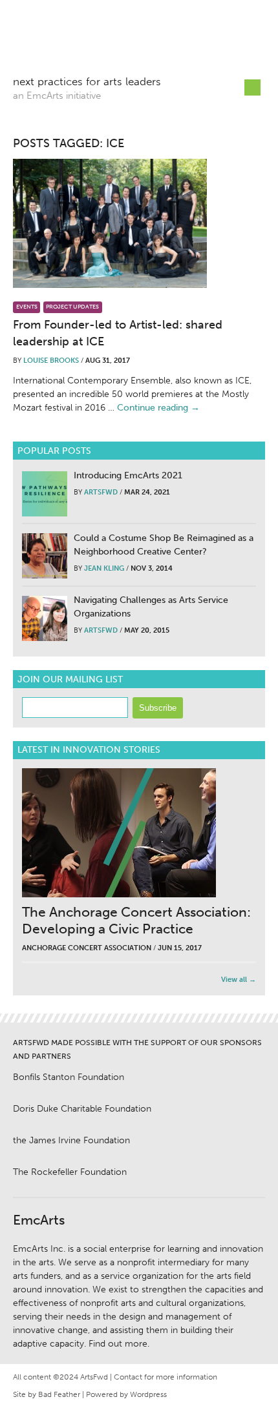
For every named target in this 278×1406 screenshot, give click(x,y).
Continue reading (158, 407)
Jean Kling (104, 568)
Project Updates (72, 306)
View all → (238, 979)
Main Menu (252, 87)
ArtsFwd (103, 42)
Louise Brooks (51, 360)
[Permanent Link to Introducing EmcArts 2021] (44, 493)
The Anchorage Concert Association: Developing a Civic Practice (136, 920)
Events (26, 306)
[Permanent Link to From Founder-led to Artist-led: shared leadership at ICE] (110, 223)
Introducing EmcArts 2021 (128, 475)
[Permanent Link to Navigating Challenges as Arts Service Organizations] (44, 618)
